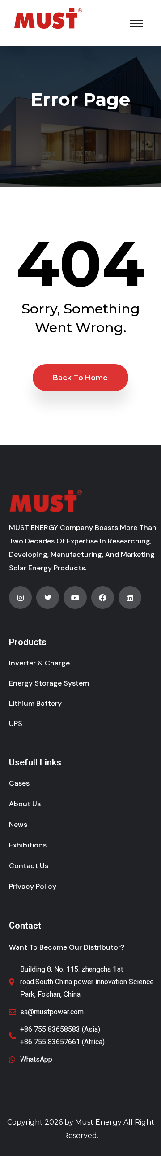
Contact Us (28, 865)
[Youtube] (75, 597)
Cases (19, 783)
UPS (15, 723)
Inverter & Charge (39, 663)
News (18, 824)
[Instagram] (20, 597)
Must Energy (98, 1122)
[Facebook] (102, 597)
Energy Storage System (49, 683)
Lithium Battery (35, 703)
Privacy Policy (32, 886)
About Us (25, 803)
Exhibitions (28, 845)
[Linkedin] (130, 597)
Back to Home (80, 378)
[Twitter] (47, 597)
